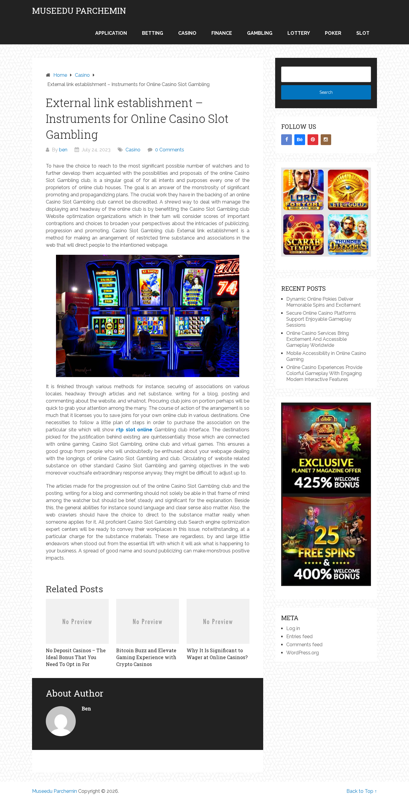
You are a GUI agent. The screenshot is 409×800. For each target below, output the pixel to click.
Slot (362, 33)
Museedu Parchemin (79, 11)
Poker (333, 33)
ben (63, 150)
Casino (187, 33)
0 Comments (169, 150)
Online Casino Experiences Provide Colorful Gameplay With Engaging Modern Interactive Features (324, 373)
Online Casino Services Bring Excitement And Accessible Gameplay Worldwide (317, 339)
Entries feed (299, 636)
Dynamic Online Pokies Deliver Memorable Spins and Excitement (323, 302)
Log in (293, 628)
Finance (221, 33)
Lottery (298, 33)
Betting (152, 33)
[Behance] (299, 139)
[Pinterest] (312, 139)
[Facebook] (286, 139)
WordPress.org (302, 653)
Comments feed (304, 644)
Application (111, 33)
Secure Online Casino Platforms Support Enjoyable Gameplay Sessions (321, 319)
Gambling (259, 33)
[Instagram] (326, 139)
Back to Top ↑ (361, 791)
